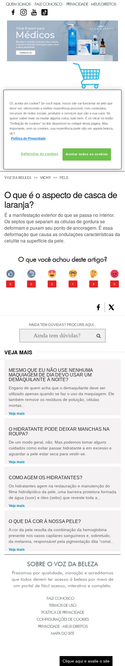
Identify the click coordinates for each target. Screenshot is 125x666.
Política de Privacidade (62, 612)
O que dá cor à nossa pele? (45, 521)
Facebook (13, 12)
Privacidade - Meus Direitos (91, 4)
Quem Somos (18, 4)
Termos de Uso (62, 605)
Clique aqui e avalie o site (86, 661)
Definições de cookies (39, 154)
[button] (98, 307)
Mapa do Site (62, 633)
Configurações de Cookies (63, 619)
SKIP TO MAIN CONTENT (25, 2)
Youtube (34, 12)
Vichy (45, 178)
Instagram (23, 12)
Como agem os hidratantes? (45, 477)
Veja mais (17, 413)
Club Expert (62, 40)
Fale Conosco (48, 4)
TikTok (44, 12)
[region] (62, 130)
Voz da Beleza (17, 178)
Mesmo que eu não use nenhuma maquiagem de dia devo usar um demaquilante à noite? (51, 375)
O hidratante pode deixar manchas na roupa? (59, 431)
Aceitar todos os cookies (87, 154)
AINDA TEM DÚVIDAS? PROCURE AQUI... (62, 325)
